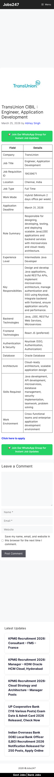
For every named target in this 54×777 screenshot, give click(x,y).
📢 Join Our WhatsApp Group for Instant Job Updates (27, 136)
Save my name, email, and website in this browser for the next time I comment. (27, 540)
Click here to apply (13, 438)
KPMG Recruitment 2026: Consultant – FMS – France (27, 643)
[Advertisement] (27, 39)
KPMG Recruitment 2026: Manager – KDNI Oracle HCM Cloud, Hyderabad (27, 664)
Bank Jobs (34, 774)
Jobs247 (11, 4)
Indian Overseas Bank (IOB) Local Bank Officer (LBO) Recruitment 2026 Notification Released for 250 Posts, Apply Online (26, 741)
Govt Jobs (19, 774)
